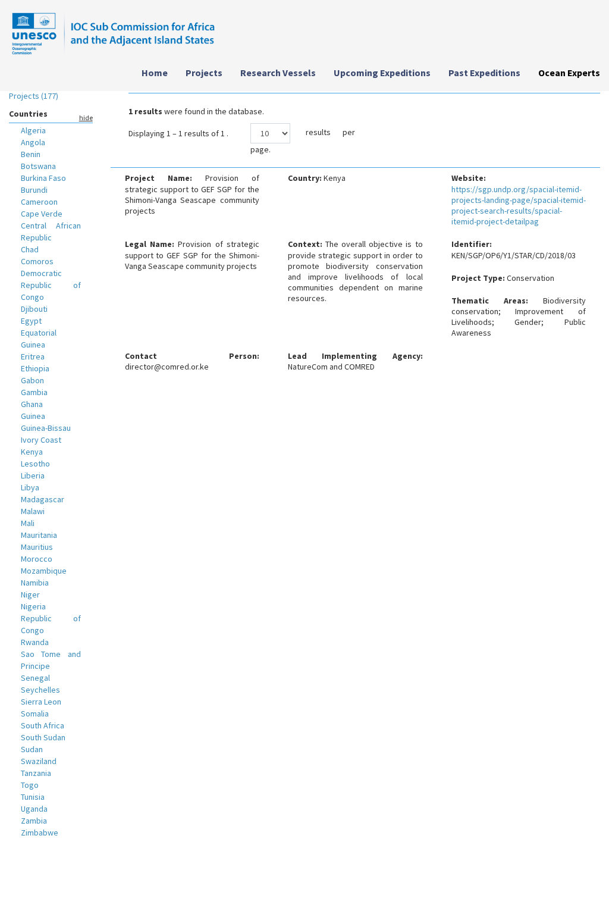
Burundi (34, 189)
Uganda (34, 808)
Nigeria (33, 606)
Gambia (34, 392)
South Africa (42, 725)
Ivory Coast (41, 439)
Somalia (35, 713)
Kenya (32, 451)
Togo (30, 785)
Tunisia (33, 796)
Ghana (32, 404)
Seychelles (40, 689)
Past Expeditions (484, 73)
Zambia (34, 820)
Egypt (31, 320)
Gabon (32, 380)
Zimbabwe (39, 832)
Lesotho (35, 463)
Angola (33, 142)
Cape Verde (41, 213)
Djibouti (34, 308)
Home (155, 73)
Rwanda (35, 642)
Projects (204, 73)
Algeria (33, 130)
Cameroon (39, 201)
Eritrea (33, 356)
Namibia (35, 582)
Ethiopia (35, 368)
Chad (30, 249)
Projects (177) (33, 95)
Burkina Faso (43, 178)
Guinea (33, 416)
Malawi (33, 511)
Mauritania (39, 535)
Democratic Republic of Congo (51, 285)
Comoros (37, 261)
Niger (30, 594)
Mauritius (37, 547)
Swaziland (38, 761)
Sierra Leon (41, 701)
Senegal (35, 677)
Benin (30, 154)
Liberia (33, 475)
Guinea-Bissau (46, 428)
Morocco (36, 558)
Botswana (38, 166)
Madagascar (42, 499)
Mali (27, 523)
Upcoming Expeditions (382, 73)
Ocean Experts (569, 73)
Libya (30, 487)
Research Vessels (278, 73)
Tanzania (36, 773)
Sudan (32, 749)
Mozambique (44, 570)
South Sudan (43, 737)
